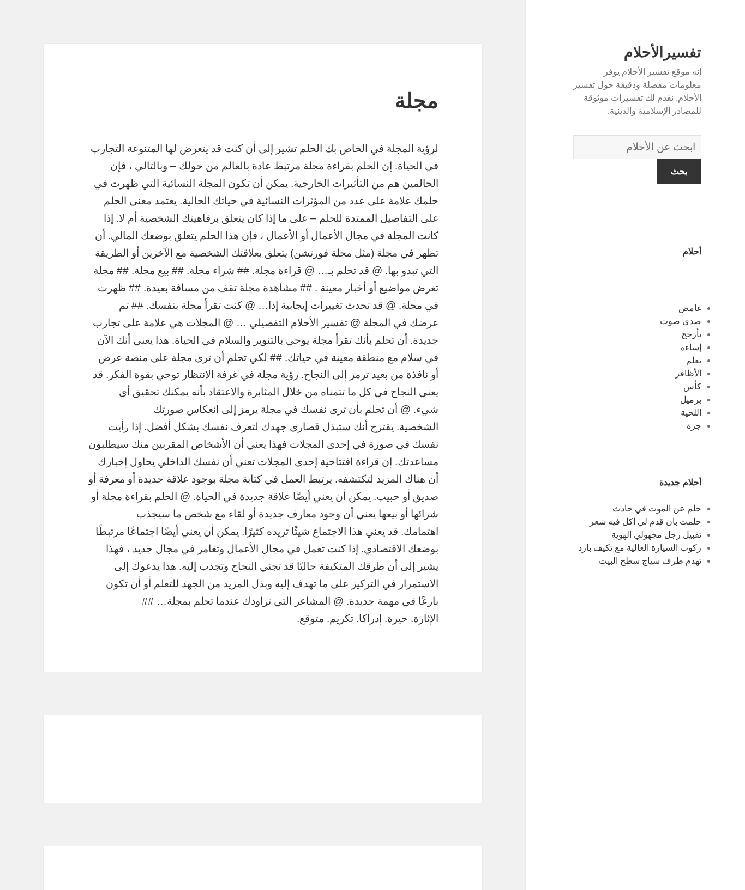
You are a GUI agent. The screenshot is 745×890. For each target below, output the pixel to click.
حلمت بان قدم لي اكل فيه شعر (645, 521)
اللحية (691, 412)
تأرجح (691, 334)
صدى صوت (680, 321)
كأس (692, 386)
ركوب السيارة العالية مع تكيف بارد (639, 547)
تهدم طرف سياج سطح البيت (650, 560)
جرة (694, 425)
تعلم (693, 360)
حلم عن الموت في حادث (656, 508)
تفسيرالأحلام (662, 52)
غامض (689, 308)
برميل (690, 399)
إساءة (691, 347)
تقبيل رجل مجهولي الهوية (656, 534)
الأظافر (688, 373)
